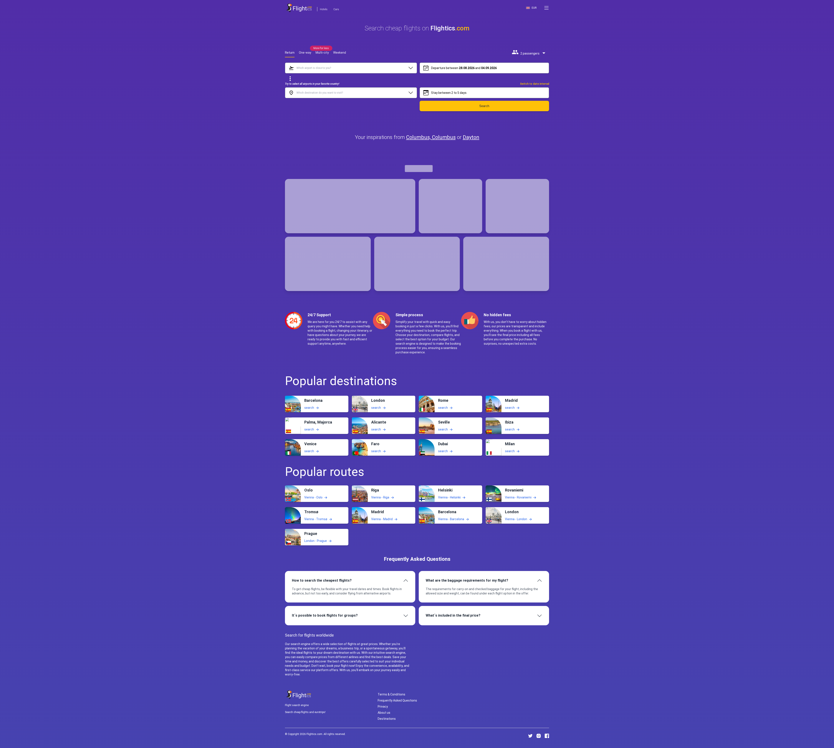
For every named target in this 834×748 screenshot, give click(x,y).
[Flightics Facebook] (547, 736)
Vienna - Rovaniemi (518, 497)
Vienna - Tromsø (315, 519)
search (309, 407)
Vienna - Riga (380, 497)
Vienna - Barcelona (451, 519)
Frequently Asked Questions (397, 700)
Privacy (383, 706)
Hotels (324, 9)
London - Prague (315, 541)
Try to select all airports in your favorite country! (312, 83)
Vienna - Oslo (313, 497)
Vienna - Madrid (382, 519)
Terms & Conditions (391, 694)
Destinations (387, 718)
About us (384, 712)
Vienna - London (516, 519)
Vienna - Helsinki (449, 497)
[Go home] (299, 694)
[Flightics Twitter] (530, 736)
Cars (336, 9)
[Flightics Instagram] (538, 735)
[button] (546, 7)
